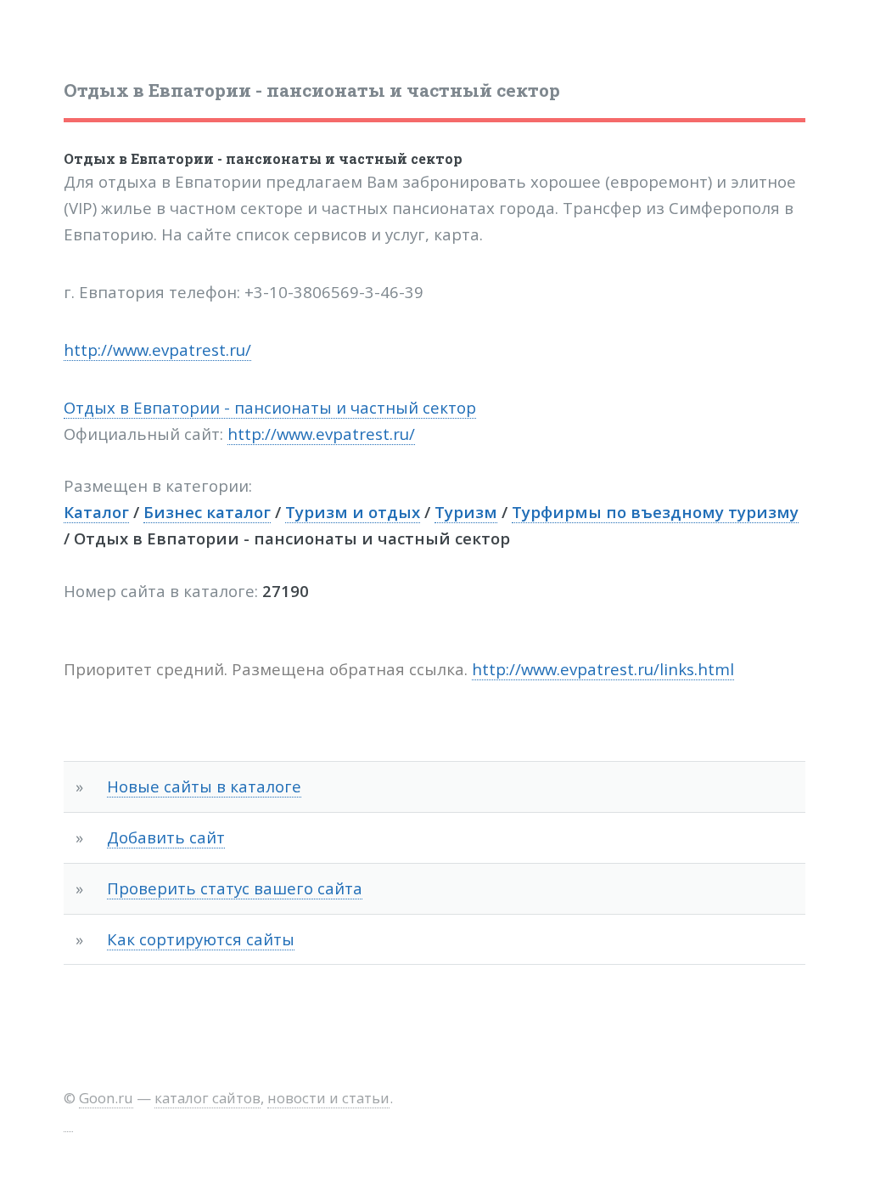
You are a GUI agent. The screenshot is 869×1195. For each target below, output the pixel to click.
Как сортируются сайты (200, 939)
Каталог (96, 511)
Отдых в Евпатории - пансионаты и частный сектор (263, 158)
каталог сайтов (207, 1098)
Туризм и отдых (352, 511)
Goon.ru (106, 1098)
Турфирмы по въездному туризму (655, 511)
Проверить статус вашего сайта (234, 888)
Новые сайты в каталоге (204, 786)
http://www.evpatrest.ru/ (157, 349)
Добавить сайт (166, 837)
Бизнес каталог (207, 511)
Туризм (465, 511)
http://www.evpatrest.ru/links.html (603, 668)
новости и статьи (328, 1098)
